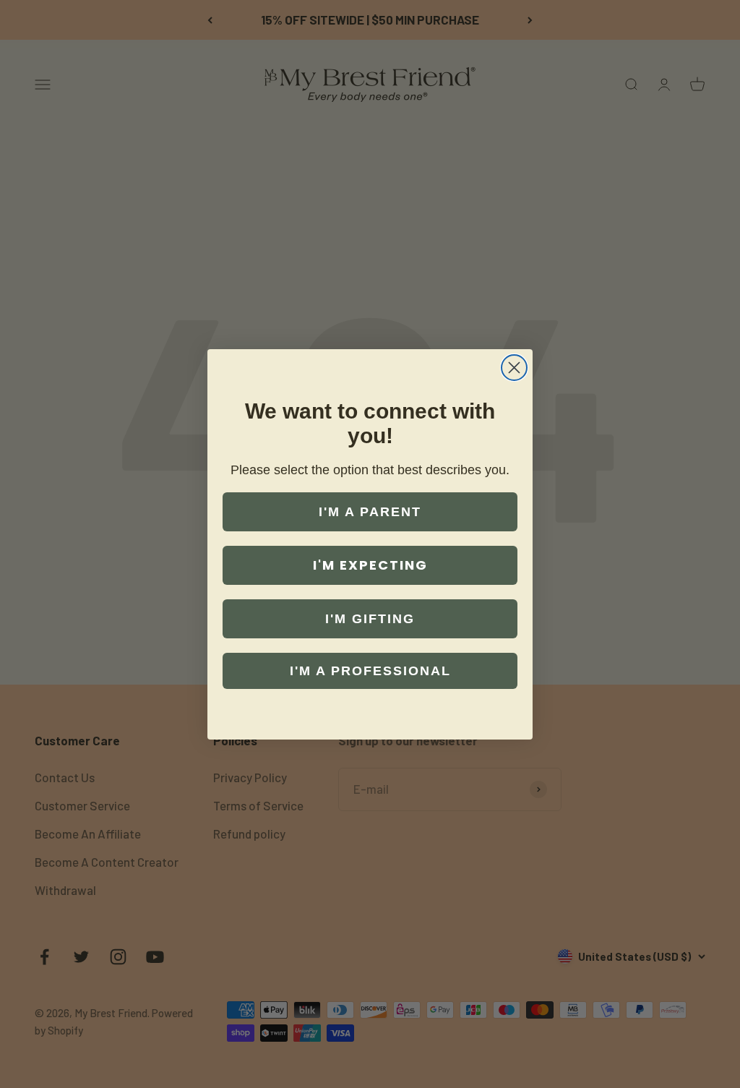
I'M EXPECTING (370, 565)
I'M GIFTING (370, 619)
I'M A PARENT (370, 512)
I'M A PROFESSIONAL (370, 671)
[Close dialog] (514, 367)
